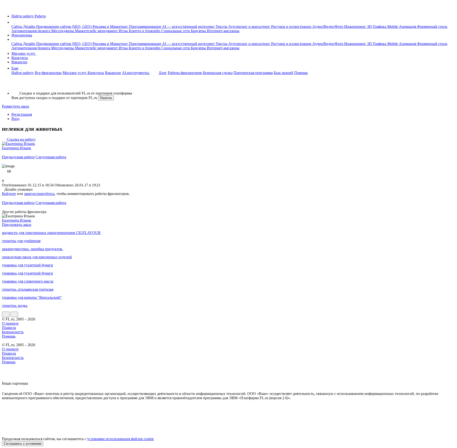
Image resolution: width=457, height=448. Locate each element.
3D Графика (377, 27)
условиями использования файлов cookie (120, 439)
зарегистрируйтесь (39, 194)
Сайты (17, 27)
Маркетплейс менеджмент (97, 31)
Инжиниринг (355, 27)
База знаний (283, 73)
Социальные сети (176, 31)
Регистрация (21, 114)
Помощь (301, 73)
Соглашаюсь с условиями (22, 443)
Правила (9, 328)
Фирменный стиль (432, 27)
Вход (15, 119)
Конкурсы (19, 58)
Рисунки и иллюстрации (291, 27)
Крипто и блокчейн (145, 31)
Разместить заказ (15, 106)
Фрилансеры (21, 35)
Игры (124, 31)
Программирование (145, 27)
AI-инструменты (136, 73)
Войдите (9, 194)
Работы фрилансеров (185, 73)
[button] (15, 22)
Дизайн (29, 27)
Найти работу (22, 73)
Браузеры (199, 31)
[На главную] (6, 8)
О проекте (10, 323)
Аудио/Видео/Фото (328, 27)
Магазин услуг (23, 53)
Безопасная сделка (218, 73)
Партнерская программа (253, 73)
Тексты (222, 27)
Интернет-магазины (223, 31)
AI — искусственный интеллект (189, 27)
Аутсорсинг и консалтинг (249, 27)
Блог (163, 73)
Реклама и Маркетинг (111, 27)
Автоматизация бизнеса (31, 31)
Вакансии (19, 62)
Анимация (408, 27)
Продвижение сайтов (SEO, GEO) (64, 27)
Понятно (106, 98)
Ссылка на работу (21, 139)
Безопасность (13, 332)
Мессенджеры (63, 31)
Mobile (393, 27)
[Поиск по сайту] (15, 85)
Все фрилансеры (48, 73)
